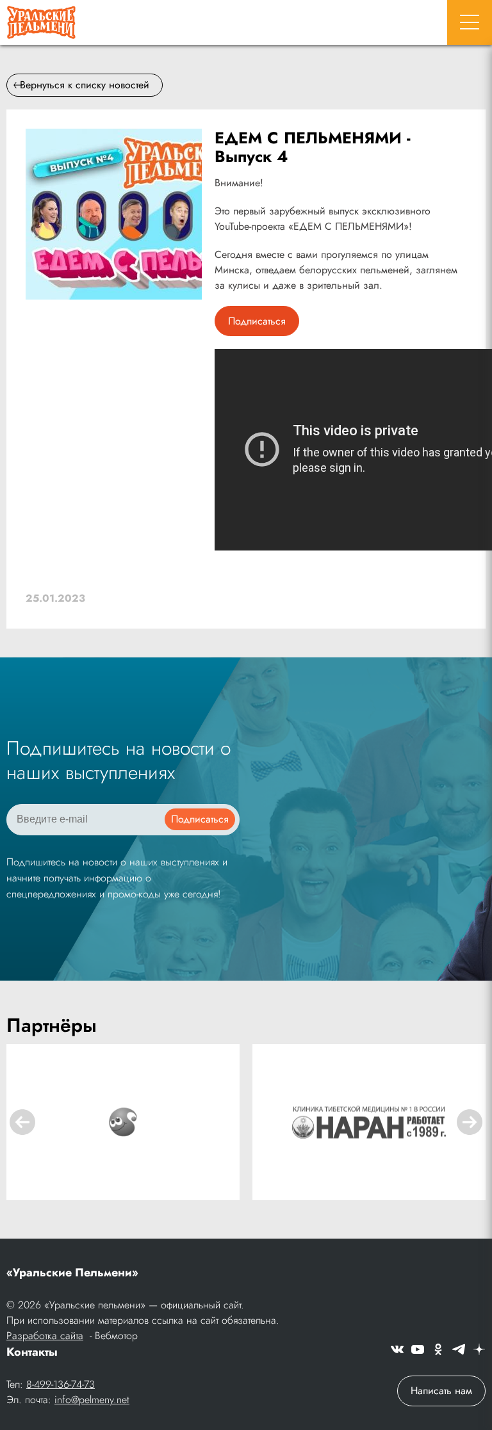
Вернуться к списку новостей (84, 84)
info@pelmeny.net (91, 1399)
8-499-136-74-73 (60, 1384)
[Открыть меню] (469, 22)
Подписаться (257, 321)
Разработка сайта (44, 1335)
